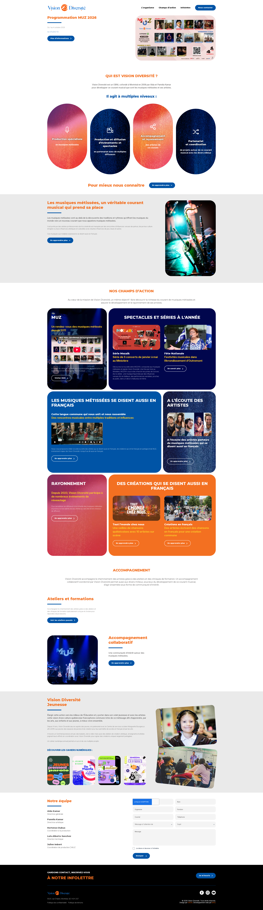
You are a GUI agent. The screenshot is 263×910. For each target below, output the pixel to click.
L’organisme (147, 8)
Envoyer (140, 856)
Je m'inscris (204, 876)
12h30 (190, 902)
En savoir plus (174, 369)
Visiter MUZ (60, 378)
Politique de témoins (75, 902)
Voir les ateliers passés (61, 620)
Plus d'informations (59, 38)
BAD (213, 902)
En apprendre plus (160, 185)
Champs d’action (167, 8)
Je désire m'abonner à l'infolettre (147, 848)
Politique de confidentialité (57, 902)
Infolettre (185, 8)
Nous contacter (205, 8)
